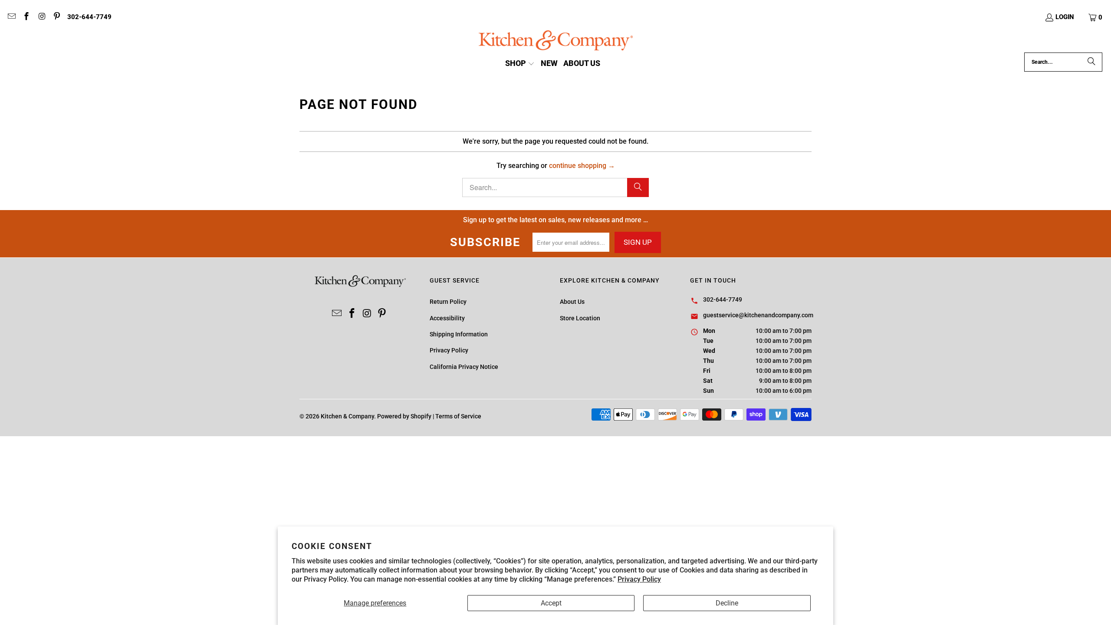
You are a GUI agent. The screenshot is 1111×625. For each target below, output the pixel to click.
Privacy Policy (639, 579)
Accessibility (447, 318)
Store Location (580, 318)
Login (1064, 17)
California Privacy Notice (464, 366)
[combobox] (1063, 62)
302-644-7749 (89, 17)
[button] (1096, 17)
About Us (572, 301)
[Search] (1091, 62)
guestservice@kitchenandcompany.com (758, 315)
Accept (551, 603)
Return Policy (448, 301)
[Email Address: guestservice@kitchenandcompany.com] (11, 17)
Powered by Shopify (404, 416)
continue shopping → (582, 165)
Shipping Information (459, 334)
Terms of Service (458, 416)
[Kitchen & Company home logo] (556, 41)
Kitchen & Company (347, 416)
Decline (727, 603)
